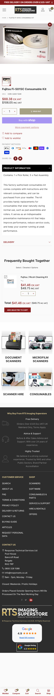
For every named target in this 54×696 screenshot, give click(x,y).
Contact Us (9, 516)
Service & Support (39, 503)
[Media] (50, 25)
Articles (7, 527)
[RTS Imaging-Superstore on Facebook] (22, 600)
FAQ (4, 494)
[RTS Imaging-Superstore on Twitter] (25, 600)
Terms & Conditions (13, 500)
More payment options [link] (27, 127)
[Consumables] (40, 379)
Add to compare (13, 133)
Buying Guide (9, 521)
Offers (33, 514)
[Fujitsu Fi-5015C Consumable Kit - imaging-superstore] (27, 47)
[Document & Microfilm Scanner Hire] (13, 379)
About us (7, 489)
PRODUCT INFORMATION (16, 168)
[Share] (15, 158)
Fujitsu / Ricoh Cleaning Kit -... (34, 279)
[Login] (43, 10)
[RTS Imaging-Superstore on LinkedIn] (31, 600)
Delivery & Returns (13, 510)
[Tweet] (20, 158)
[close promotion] (52, 2)
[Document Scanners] (13, 342)
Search (6, 483)
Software (34, 489)
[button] (4, 111)
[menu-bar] (6, 10)
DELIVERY (8, 242)
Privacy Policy (10, 505)
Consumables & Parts (38, 496)
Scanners (34, 483)
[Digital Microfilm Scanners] (40, 342)
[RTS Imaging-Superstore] (25, 10)
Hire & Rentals (37, 508)
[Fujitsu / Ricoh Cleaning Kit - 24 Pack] (10, 281)
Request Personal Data (12, 534)
